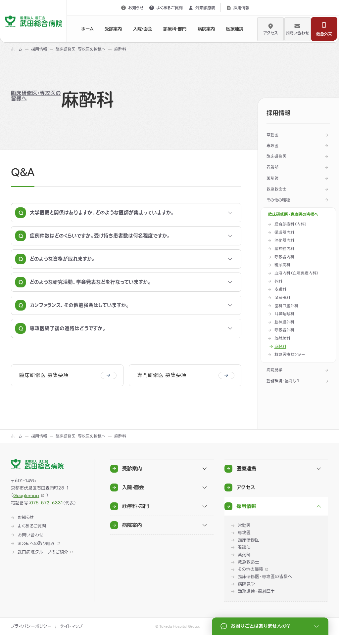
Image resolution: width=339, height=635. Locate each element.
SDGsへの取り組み (36, 544)
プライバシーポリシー (31, 626)
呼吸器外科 (284, 330)
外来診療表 (205, 8)
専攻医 (272, 146)
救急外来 (324, 34)
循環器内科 (284, 232)
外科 (278, 281)
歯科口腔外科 (286, 306)
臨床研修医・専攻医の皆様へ (36, 95)
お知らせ (136, 8)
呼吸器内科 (284, 257)
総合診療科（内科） (290, 224)
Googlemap (26, 495)
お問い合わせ (297, 33)
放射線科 (282, 338)
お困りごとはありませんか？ (260, 625)
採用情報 (241, 8)
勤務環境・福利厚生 (283, 381)
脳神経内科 (284, 249)
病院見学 (274, 370)
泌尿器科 (282, 298)
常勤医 (272, 135)
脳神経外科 (284, 322)
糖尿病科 (282, 265)
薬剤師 (272, 178)
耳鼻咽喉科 (284, 314)
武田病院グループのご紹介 (43, 552)
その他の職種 (278, 200)
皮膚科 (280, 289)
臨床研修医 (276, 156)
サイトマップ (71, 626)
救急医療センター (289, 355)
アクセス (270, 33)
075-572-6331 (46, 502)
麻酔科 (280, 347)
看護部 (272, 167)
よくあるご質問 (169, 8)
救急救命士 (276, 189)
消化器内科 (284, 240)
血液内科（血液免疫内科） (296, 273)
